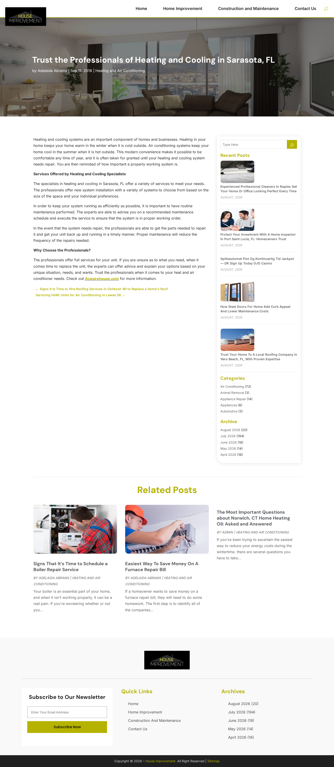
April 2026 (228, 454)
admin (227, 532)
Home (141, 8)
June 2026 (228, 442)
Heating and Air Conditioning (120, 70)
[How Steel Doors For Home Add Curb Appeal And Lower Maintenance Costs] (237, 292)
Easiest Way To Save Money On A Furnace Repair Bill (161, 566)
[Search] (292, 144)
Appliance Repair (233, 399)
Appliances (228, 405)
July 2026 (228, 436)
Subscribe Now (67, 727)
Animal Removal (232, 393)
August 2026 (230, 430)
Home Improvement (182, 8)
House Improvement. (160, 761)
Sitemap (213, 761)
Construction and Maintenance (248, 8)
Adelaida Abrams (52, 70)
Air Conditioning (232, 386)
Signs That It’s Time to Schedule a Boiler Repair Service (70, 566)
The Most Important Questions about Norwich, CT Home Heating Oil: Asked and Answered (253, 518)
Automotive (228, 411)
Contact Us (305, 8)
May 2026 (228, 448)
